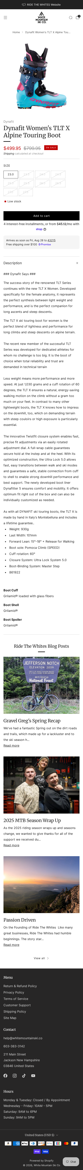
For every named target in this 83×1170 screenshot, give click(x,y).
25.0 (11, 183)
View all (39, 958)
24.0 (42, 174)
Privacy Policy (13, 992)
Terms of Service (15, 999)
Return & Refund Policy (20, 986)
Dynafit (8, 121)
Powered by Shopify (41, 1160)
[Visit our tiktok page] (24, 1075)
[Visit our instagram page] (14, 1075)
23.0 (11, 174)
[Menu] (5, 17)
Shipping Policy (14, 1011)
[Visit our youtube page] (33, 1075)
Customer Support (17, 1005)
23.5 (27, 174)
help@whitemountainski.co (22, 1038)
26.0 (42, 183)
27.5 (25, 192)
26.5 (58, 183)
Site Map (9, 1018)
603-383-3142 (14, 1046)
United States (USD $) (39, 1135)
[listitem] (41, 4)
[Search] (71, 17)
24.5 (58, 174)
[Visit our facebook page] (5, 1075)
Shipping (8, 153)
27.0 (10, 192)
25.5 (27, 183)
